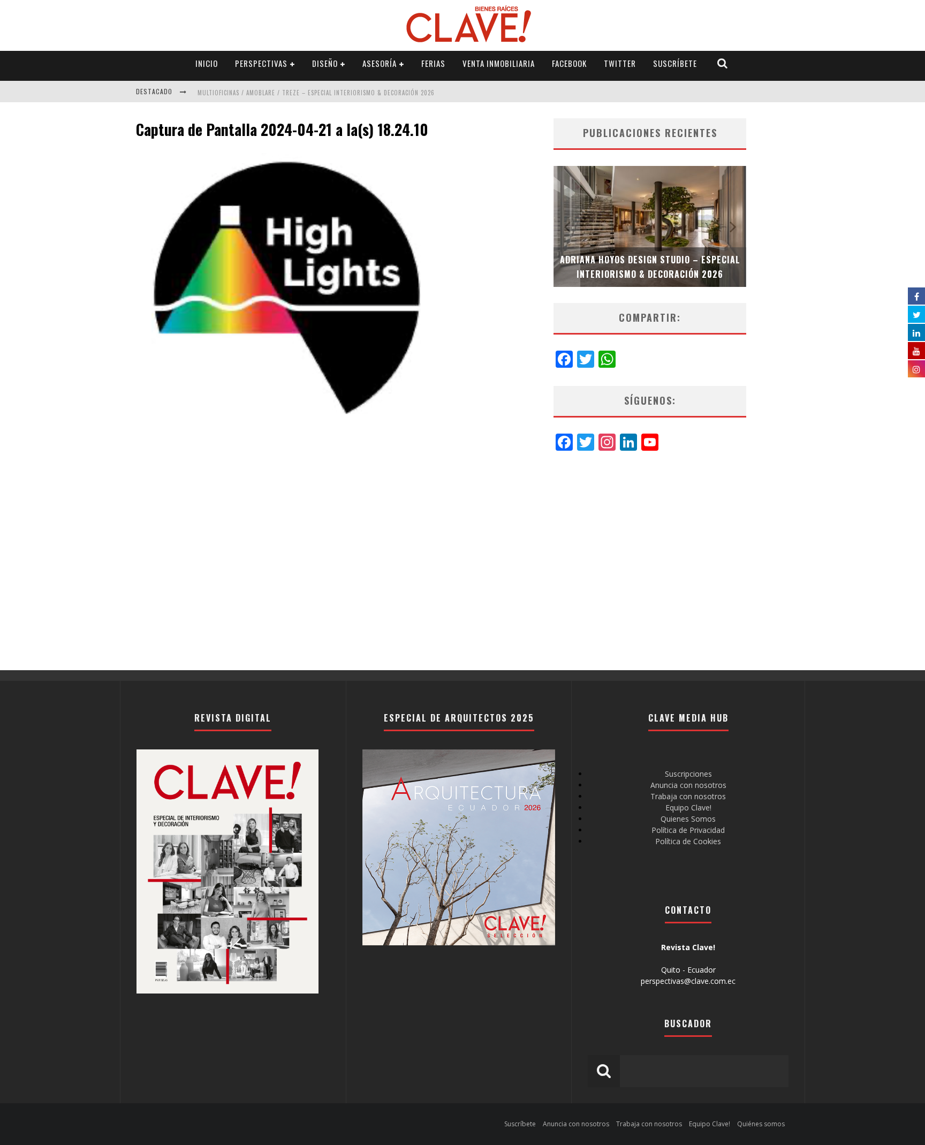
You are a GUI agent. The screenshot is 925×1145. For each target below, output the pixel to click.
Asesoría (379, 63)
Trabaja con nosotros (688, 796)
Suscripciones (688, 774)
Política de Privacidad (688, 830)
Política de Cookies (688, 841)
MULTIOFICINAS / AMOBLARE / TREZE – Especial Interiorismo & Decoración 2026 (316, 92)
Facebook (569, 63)
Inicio (206, 63)
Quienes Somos (688, 819)
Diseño (325, 63)
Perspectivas (261, 63)
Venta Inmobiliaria (498, 63)
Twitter (620, 63)
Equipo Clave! (688, 807)
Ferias (433, 63)
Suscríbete (675, 63)
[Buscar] (722, 63)
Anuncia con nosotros (688, 785)
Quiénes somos (761, 1123)
